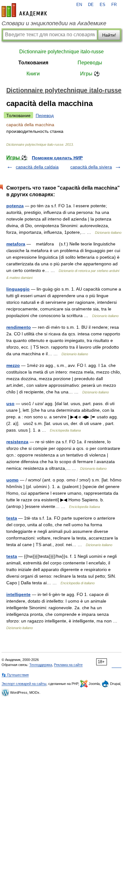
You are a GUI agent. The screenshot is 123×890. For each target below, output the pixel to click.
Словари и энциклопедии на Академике (54, 23)
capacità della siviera (91, 166)
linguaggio (18, 289)
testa (11, 518)
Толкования (33, 62)
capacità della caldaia (37, 166)
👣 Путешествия (15, 675)
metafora (15, 243)
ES (102, 5)
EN (79, 5)
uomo (12, 479)
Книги (33, 73)
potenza (15, 205)
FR (114, 5)
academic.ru (24, 10)
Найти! (109, 35)
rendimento (18, 327)
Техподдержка (40, 665)
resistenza (17, 441)
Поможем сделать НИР (57, 157)
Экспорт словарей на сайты (24, 684)
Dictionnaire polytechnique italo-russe (61, 51)
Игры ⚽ (90, 73)
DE (91, 5)
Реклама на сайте (68, 665)
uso (10, 403)
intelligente (18, 594)
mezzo (13, 365)
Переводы (90, 62)
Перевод (45, 115)
